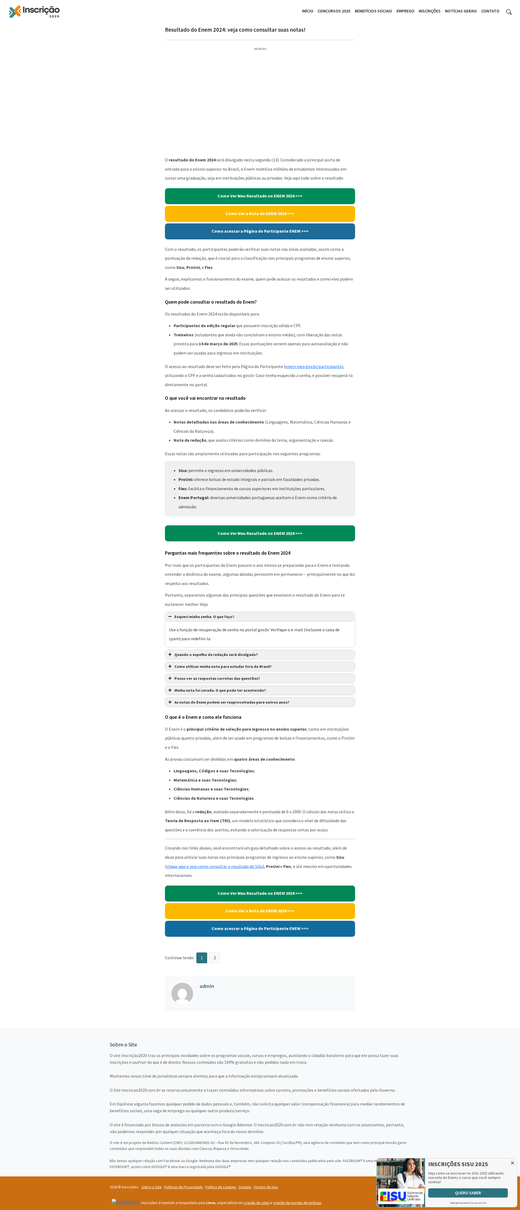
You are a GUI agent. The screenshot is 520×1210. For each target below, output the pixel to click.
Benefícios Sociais (373, 11)
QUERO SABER (468, 1192)
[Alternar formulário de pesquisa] (509, 11)
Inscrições (430, 11)
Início (307, 11)
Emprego (405, 11)
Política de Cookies (220, 1187)
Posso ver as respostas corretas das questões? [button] (217, 678)
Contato (490, 11)
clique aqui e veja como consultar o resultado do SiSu (215, 866)
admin (207, 986)
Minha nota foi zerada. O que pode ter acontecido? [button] (220, 690)
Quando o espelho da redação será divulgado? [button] (216, 654)
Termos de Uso (265, 1187)
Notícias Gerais (461, 11)
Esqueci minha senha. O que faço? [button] (204, 616)
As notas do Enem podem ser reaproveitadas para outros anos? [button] (231, 702)
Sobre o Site (151, 1187)
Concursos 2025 (334, 11)
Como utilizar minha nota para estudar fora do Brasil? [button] (223, 666)
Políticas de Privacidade (183, 1187)
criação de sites (256, 1202)
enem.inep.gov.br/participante (313, 366)
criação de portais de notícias (297, 1202)
